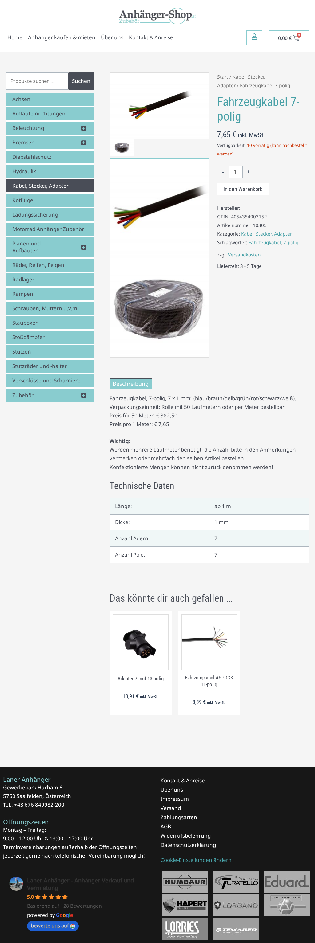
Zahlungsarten (179, 817)
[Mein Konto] (254, 36)
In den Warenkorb (243, 189)
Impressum (175, 798)
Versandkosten (244, 255)
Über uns (112, 37)
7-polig (290, 242)
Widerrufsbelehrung (186, 835)
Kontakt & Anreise (151, 37)
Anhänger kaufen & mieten (61, 37)
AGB (166, 826)
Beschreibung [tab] (131, 383)
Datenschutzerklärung (188, 844)
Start (222, 76)
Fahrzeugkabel (265, 242)
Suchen (81, 80)
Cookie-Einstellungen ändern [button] (196, 859)
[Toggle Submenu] (83, 128)
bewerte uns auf (50, 925)
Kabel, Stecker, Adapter (266, 234)
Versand (171, 808)
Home (14, 37)
